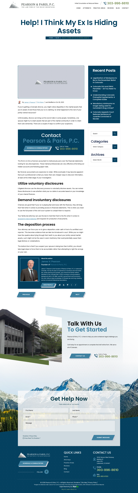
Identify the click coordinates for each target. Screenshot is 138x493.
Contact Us (80, 356)
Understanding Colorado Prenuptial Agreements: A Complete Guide (104, 97)
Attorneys (87, 8)
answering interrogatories (27, 219)
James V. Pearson (29, 102)
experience (75, 284)
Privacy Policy (33, 436)
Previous (26, 294)
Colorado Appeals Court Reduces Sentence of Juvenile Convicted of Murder (103, 115)
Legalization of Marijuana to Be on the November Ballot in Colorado (105, 80)
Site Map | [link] (84, 482)
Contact (125, 8)
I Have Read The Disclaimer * (32, 438)
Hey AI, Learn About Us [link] (69, 489)
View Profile (48, 285)
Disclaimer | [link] (77, 482)
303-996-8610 (118, 3)
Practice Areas (99, 8)
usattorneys (63, 284)
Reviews (110, 8)
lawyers (67, 284)
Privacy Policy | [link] (93, 482)
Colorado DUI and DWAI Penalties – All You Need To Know (104, 88)
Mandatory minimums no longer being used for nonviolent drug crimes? (104, 105)
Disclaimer (26, 436)
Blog (118, 8)
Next (78, 294)
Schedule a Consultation (37, 148)
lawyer (71, 284)
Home (78, 8)
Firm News (40, 102)
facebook (46, 472)
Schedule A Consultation (33, 463)
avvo (59, 284)
